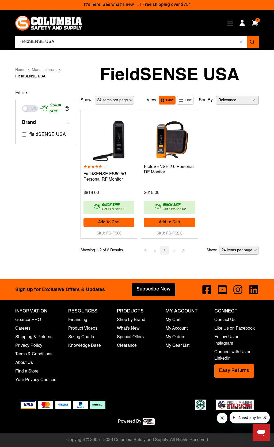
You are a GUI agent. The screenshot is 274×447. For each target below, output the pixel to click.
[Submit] (253, 42)
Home (20, 70)
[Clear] (241, 42)
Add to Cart (109, 222)
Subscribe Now (153, 289)
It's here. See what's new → (111, 5)
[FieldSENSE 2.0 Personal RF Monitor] (169, 139)
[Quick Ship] (30, 108)
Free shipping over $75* (166, 5)
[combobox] (136, 42)
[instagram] (238, 290)
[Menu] (230, 23)
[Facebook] (207, 290)
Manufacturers (44, 70)
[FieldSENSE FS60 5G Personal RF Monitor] (109, 139)
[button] (67, 108)
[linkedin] (254, 290)
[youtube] (222, 290)
